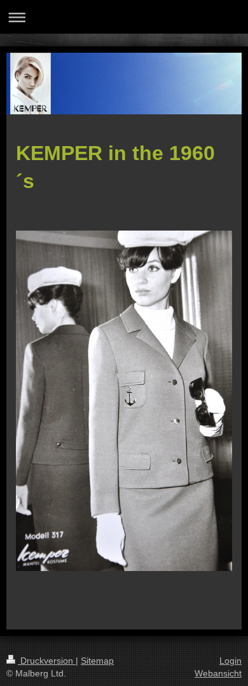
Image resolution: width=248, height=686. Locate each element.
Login (230, 661)
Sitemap (97, 661)
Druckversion (47, 661)
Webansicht (218, 673)
